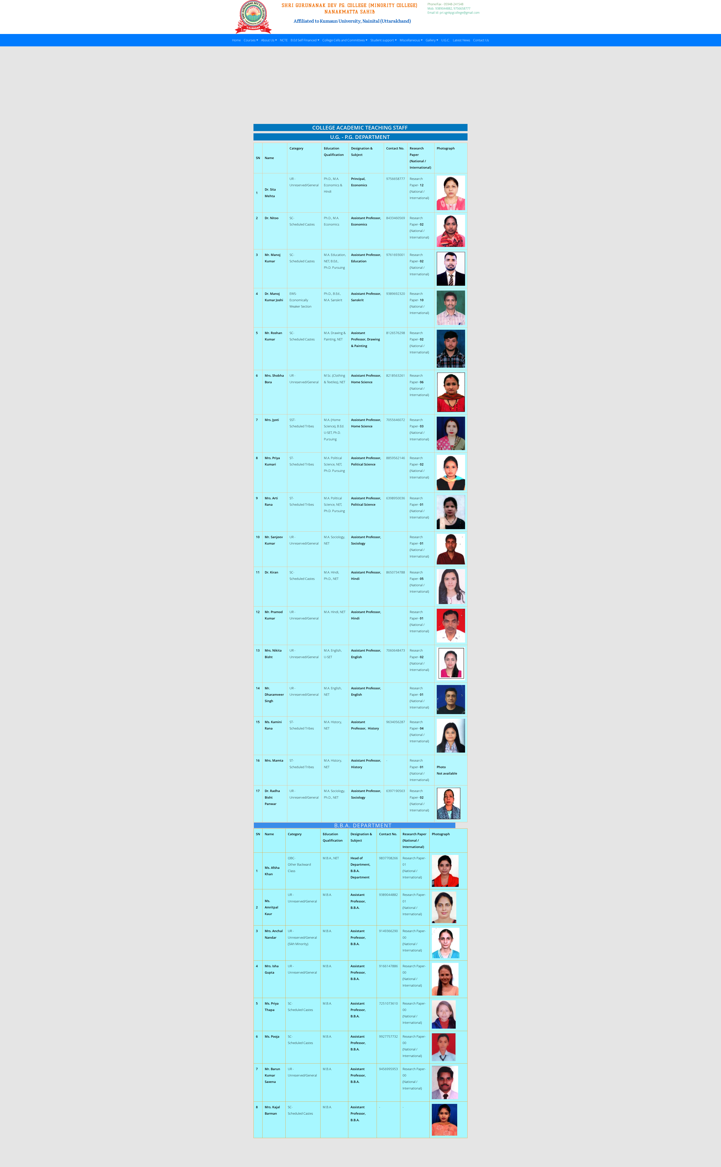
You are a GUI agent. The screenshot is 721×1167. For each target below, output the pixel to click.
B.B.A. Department (354, 825)
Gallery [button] (431, 40)
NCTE (284, 40)
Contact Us (481, 40)
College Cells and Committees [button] (343, 40)
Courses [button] (250, 40)
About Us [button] (267, 40)
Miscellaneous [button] (410, 40)
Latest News (461, 40)
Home (236, 40)
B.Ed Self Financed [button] (304, 40)
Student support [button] (382, 40)
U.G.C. (445, 40)
